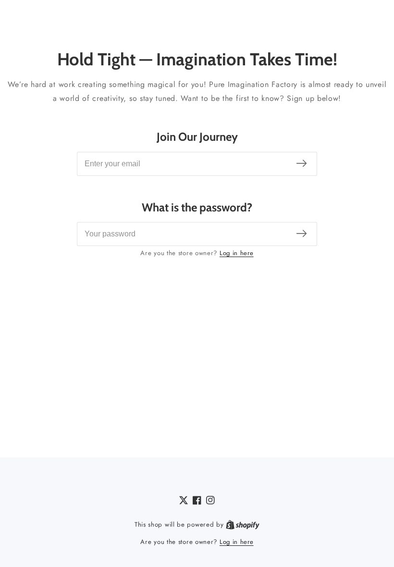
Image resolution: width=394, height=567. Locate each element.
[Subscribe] (301, 164)
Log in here (237, 253)
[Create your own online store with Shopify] (242, 525)
